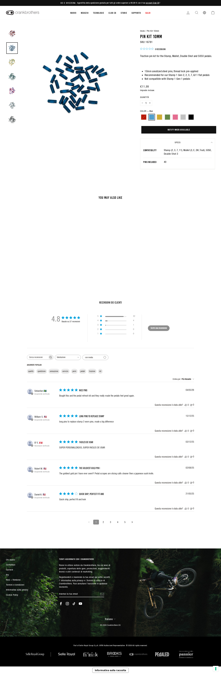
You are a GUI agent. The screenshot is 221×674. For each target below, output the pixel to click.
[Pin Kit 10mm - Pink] (35, 268)
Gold (160, 117)
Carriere (9, 569)
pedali (82, 371)
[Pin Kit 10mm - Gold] (26, 268)
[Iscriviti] (102, 594)
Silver (183, 117)
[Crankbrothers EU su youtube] (80, 603)
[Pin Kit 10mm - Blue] (22, 268)
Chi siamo (10, 559)
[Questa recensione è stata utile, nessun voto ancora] (186, 404)
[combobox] (68, 357)
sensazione (54, 371)
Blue (152, 117)
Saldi (148, 12)
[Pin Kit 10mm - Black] (43, 268)
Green (167, 117)
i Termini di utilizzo (94, 580)
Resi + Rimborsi (13, 579)
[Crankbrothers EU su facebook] (61, 603)
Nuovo (73, 12)
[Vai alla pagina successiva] (132, 522)
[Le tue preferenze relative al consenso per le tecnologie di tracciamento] (216, 669)
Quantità (144, 97)
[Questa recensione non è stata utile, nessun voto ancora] (191, 404)
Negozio (85, 12)
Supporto (136, 12)
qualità (30, 371)
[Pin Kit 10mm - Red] (18, 268)
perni (74, 371)
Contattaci (10, 564)
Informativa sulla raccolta (110, 670)
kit (100, 371)
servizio (65, 371)
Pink (175, 117)
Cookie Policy (12, 595)
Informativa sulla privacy (17, 589)
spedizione (42, 371)
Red (144, 117)
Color (146, 111)
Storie (124, 12)
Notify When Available (179, 129)
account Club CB (152, 3)
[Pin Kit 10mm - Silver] (39, 268)
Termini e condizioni (15, 584)
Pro (7, 574)
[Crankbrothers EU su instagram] (67, 603)
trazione (92, 371)
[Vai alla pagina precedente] (89, 522)
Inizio (142, 31)
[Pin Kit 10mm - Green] (30, 268)
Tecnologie (98, 12)
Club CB (112, 12)
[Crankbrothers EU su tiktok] (74, 603)
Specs (178, 142)
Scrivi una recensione (159, 328)
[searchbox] (37, 357)
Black (191, 117)
